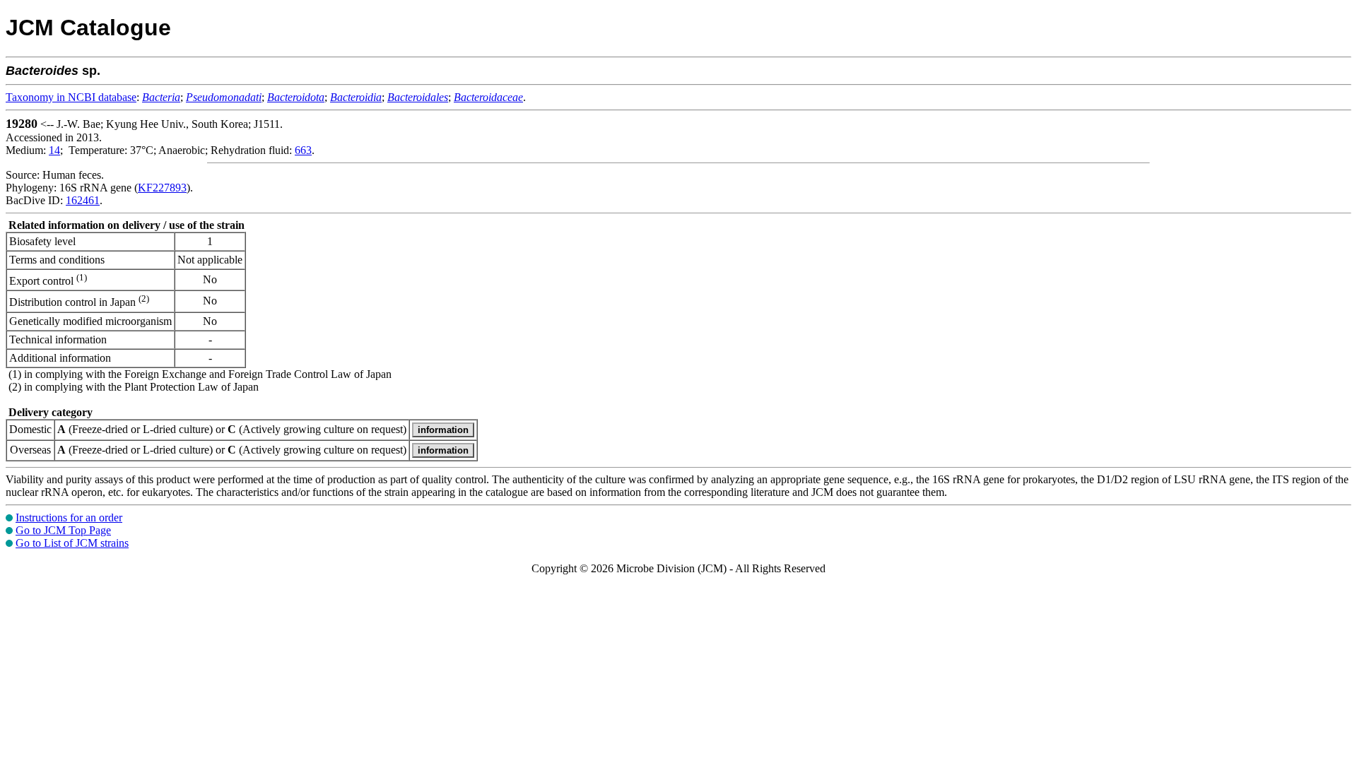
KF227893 (162, 188)
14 (54, 150)
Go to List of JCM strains (72, 543)
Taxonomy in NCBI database (71, 97)
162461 (83, 200)
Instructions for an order (69, 517)
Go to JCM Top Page (63, 530)
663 (303, 150)
